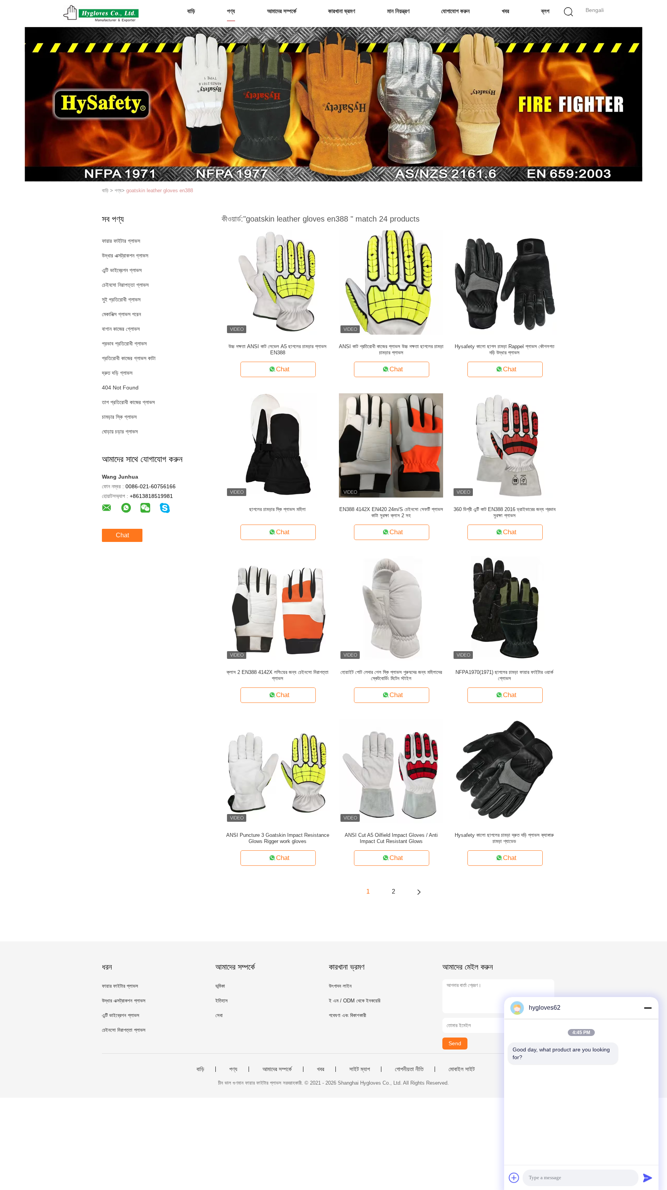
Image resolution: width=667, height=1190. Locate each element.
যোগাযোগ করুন (455, 11)
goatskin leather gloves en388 (159, 190)
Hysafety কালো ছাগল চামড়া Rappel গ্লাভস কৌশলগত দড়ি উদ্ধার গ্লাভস (504, 349)
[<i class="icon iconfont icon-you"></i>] (418, 891)
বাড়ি (191, 11)
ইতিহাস (221, 1001)
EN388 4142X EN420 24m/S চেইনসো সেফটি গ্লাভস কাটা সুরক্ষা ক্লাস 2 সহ (391, 512)
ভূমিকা (220, 986)
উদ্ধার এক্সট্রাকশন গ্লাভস (125, 255)
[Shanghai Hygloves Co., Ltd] (101, 13)
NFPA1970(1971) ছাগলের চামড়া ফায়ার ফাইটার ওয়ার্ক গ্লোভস (504, 675)
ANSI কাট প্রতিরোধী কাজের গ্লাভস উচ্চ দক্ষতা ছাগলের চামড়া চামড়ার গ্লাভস (391, 349)
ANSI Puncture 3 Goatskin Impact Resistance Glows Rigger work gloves (277, 838)
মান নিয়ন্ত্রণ (398, 11)
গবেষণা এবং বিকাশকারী (347, 1015)
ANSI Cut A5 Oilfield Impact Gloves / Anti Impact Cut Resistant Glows (391, 838)
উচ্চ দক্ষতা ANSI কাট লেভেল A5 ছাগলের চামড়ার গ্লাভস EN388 (278, 349)
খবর (505, 11)
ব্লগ (545, 11)
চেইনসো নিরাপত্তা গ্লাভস (125, 285)
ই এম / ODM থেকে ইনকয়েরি (354, 1001)
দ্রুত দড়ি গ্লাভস (117, 373)
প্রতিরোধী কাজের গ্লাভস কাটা (129, 358)
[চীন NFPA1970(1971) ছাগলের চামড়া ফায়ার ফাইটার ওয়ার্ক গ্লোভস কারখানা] (504, 608)
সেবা (219, 1015)
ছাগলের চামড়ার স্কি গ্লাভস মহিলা (277, 509)
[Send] (648, 1177)
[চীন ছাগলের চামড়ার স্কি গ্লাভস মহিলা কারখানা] (277, 445)
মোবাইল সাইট (462, 1069)
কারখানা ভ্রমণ (341, 11)
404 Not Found (120, 387)
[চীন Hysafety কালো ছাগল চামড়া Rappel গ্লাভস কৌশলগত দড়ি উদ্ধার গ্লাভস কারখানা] (504, 282)
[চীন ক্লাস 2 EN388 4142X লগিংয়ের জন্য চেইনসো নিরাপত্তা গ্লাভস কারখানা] (277, 608)
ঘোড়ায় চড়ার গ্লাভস (120, 431)
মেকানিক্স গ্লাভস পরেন (121, 314)
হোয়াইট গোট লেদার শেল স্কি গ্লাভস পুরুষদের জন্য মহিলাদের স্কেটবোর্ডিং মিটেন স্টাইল (391, 675)
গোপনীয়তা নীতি (409, 1069)
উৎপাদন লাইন (340, 986)
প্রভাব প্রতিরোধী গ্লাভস (124, 343)
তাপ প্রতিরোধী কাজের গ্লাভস (128, 402)
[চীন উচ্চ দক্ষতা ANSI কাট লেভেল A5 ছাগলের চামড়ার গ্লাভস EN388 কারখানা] (277, 282)
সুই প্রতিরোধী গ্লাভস (121, 299)
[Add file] (514, 1177)
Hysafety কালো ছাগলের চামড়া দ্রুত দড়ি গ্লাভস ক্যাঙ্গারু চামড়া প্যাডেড (504, 838)
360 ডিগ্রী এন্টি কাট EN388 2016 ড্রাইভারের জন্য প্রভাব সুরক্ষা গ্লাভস (504, 512)
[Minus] (647, 1007)
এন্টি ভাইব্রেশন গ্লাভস (122, 270)
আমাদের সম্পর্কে (281, 11)
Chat (122, 535)
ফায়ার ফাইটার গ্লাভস (121, 241)
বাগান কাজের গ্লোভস (121, 329)
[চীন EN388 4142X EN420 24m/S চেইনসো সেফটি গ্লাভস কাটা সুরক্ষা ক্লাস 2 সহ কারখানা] (391, 445)
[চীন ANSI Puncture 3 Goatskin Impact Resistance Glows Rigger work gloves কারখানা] (277, 771)
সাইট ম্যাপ (359, 1069)
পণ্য (231, 11)
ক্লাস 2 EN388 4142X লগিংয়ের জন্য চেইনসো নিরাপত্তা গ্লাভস (277, 675)
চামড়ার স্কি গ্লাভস (119, 417)
